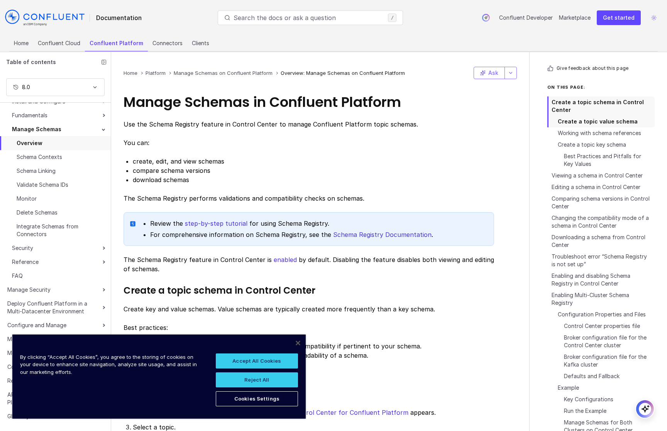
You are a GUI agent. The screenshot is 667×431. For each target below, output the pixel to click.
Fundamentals (29, 115)
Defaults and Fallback (592, 376)
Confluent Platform (116, 43)
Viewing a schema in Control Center (597, 175)
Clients (200, 43)
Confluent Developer (526, 17)
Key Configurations (588, 399)
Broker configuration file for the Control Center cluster (605, 341)
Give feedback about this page (592, 68)
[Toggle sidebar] (103, 62)
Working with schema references (599, 133)
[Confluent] (44, 17)
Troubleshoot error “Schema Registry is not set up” (599, 260)
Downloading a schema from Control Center (598, 241)
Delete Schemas (37, 212)
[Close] (298, 343)
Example (568, 387)
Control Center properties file (602, 326)
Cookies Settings (256, 399)
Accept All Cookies (256, 361)
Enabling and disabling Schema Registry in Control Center (591, 279)
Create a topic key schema (592, 144)
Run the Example (585, 410)
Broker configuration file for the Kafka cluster (605, 360)
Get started (619, 17)
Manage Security (29, 289)
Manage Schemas (36, 129)
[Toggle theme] (654, 18)
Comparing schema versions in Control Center (601, 202)
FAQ (17, 275)
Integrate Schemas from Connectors (47, 230)
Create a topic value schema (598, 121)
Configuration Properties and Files (602, 314)
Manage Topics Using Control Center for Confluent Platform (317, 412)
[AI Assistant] (486, 18)
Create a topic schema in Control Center (598, 106)
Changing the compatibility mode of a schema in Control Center (600, 222)
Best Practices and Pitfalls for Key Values (602, 160)
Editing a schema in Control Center (596, 187)
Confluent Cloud (59, 43)
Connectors (167, 43)
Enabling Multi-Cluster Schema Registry (590, 299)
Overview (29, 143)
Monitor (27, 198)
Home (21, 43)
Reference (25, 262)
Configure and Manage (36, 325)
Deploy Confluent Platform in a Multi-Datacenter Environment (47, 307)
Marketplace (575, 17)
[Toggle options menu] (510, 73)
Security (22, 248)
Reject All (256, 380)
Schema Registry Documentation (382, 234)
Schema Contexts (39, 157)
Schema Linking (36, 170)
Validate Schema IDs (42, 184)
